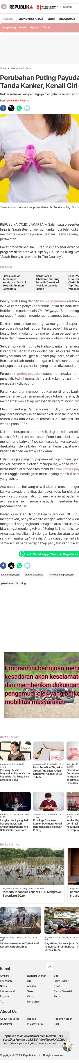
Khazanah (6, 980)
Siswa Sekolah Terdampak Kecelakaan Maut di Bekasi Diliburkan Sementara (14, 282)
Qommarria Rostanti (17, 100)
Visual (30, 996)
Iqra (29, 980)
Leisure (14, 68)
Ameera (4, 975)
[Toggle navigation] (4, 7)
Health (23, 27)
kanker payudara (53, 301)
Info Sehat (26, 68)
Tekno (46, 27)
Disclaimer (6, 1023)
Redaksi (32, 1018)
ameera (8, 18)
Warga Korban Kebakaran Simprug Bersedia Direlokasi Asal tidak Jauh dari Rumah (47, 282)
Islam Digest (61, 980)
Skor (56, 975)
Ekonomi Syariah (31, 18)
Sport (57, 986)
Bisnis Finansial (63, 991)
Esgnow (5, 996)
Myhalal (34, 27)
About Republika (9, 1018)
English (58, 996)
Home (3, 68)
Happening (9, 27)
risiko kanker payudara (61, 574)
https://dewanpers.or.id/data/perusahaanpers (30, 1043)
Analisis (31, 986)
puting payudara (29, 374)
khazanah (67, 18)
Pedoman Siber (63, 1018)
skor (51, 18)
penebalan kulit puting (13, 583)
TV (1, 1001)
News (3, 986)
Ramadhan (33, 1001)
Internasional (7, 991)
